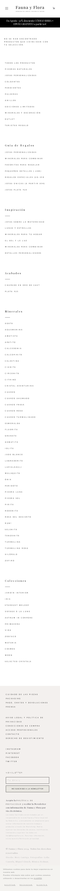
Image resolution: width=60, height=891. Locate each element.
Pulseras (11, 94)
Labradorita (14, 461)
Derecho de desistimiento (25, 738)
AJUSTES (38, 878)
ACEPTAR (10, 885)
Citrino (10, 380)
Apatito (10, 342)
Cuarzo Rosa (14, 411)
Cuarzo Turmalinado (20, 417)
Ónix (8, 479)
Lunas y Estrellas (18, 228)
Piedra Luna (14, 492)
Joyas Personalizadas (21, 75)
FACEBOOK (12, 757)
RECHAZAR (26, 885)
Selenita (11, 529)
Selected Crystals (18, 661)
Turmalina (13, 542)
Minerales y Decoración (23, 113)
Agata (9, 323)
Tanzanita (12, 536)
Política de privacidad (29, 839)
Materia (11, 643)
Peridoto (11, 486)
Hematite (11, 442)
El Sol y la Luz (16, 241)
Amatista (11, 336)
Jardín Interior (17, 593)
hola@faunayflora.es (15, 836)
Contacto (13, 734)
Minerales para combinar (24, 158)
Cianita (10, 367)
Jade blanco (14, 454)
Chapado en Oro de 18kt (22, 285)
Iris (8, 599)
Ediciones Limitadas (20, 107)
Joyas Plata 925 (16, 190)
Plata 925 (12, 291)
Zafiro (10, 561)
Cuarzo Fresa (15, 405)
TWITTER (12, 761)
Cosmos (10, 649)
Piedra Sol (12, 498)
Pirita (9, 504)
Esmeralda (12, 423)
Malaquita (12, 473)
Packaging (13, 698)
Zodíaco (11, 636)
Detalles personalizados (23, 253)
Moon (9, 655)
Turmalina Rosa (16, 548)
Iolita (9, 448)
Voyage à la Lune (17, 611)
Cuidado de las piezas (22, 694)
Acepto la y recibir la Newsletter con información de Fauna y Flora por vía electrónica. (26, 805)
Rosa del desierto (18, 517)
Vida (8, 630)
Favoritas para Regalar (22, 165)
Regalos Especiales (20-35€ (24, 177)
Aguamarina (14, 330)
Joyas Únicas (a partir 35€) (25, 183)
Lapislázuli (13, 467)
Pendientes (13, 88)
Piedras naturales (18, 69)
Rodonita (11, 511)
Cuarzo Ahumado (17, 398)
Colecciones (16, 580)
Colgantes (12, 82)
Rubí (8, 523)
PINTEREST (13, 753)
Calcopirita (14, 355)
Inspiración (15, 209)
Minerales (14, 311)
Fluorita (11, 429)
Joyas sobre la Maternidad (25, 222)
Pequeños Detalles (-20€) (23, 171)
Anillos (10, 100)
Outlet (10, 119)
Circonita (12, 373)
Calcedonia (13, 348)
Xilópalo (11, 554)
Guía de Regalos (20, 145)
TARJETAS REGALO (17, 125)
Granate (11, 436)
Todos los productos (20, 63)
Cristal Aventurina (19, 386)
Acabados (13, 273)
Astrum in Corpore (19, 618)
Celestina (12, 361)
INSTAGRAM (13, 749)
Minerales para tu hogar (23, 234)
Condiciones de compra (23, 726)
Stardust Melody (17, 605)
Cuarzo (10, 392)
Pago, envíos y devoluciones (27, 703)
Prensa (11, 707)
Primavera (12, 624)
